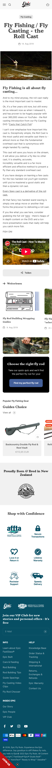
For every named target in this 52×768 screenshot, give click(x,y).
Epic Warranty (36, 683)
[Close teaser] (17, 764)
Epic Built (8, 657)
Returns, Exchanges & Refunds (35, 674)
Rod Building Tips (12, 672)
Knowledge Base (37, 648)
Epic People (9, 711)
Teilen (28, 272)
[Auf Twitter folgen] (12, 726)
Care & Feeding (11, 662)
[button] (8, 759)
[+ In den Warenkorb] (37, 436)
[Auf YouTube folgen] (26, 726)
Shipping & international (35, 664)
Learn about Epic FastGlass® (12, 650)
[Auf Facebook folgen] (5, 726)
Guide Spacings (11, 677)
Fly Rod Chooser (11, 691)
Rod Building (9, 667)
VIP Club (7, 716)
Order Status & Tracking (36, 655)
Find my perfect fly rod (26, 383)
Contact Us (35, 688)
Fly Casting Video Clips (12, 685)
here (27, 215)
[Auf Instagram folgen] (19, 726)
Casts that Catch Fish (20, 124)
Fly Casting (26, 17)
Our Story (8, 706)
